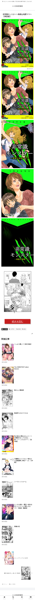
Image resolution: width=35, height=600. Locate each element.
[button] (31, 319)
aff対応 (19, 329)
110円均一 (12, 329)
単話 (25, 329)
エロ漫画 (5, 329)
